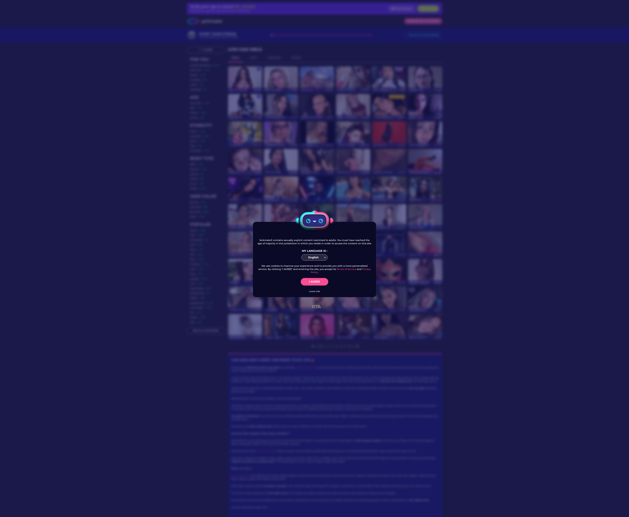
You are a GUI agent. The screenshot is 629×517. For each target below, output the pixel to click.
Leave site (314, 291)
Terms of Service (346, 269)
